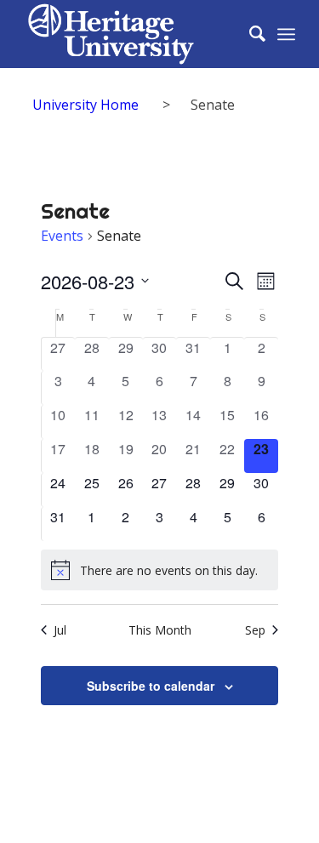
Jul (60, 630)
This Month (159, 630)
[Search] (248, 34)
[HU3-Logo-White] (132, 34)
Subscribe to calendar (150, 685)
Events (62, 235)
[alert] (160, 570)
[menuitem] (248, 34)
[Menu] (286, 34)
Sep (255, 630)
